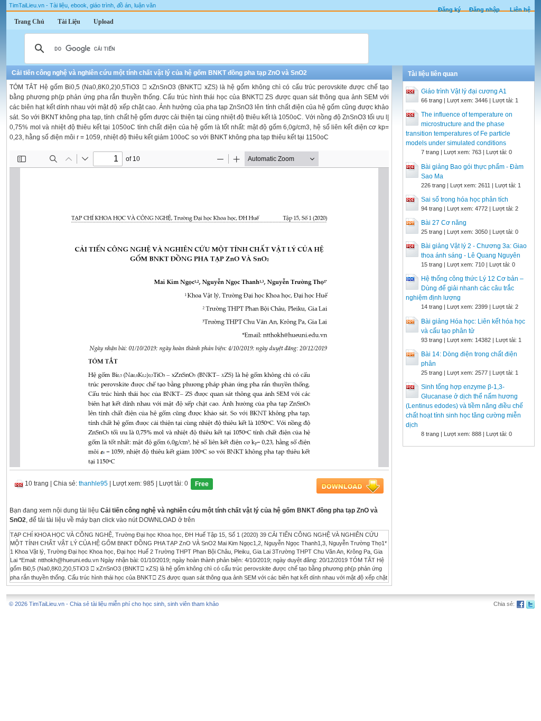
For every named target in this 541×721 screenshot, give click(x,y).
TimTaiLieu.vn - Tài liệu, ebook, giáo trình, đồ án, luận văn (82, 5)
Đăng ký (449, 9)
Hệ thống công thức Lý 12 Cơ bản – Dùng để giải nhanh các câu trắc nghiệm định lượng (465, 288)
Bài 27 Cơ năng (444, 222)
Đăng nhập (484, 9)
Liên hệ (520, 9)
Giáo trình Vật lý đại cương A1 (464, 91)
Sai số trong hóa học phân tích (464, 199)
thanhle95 (93, 483)
